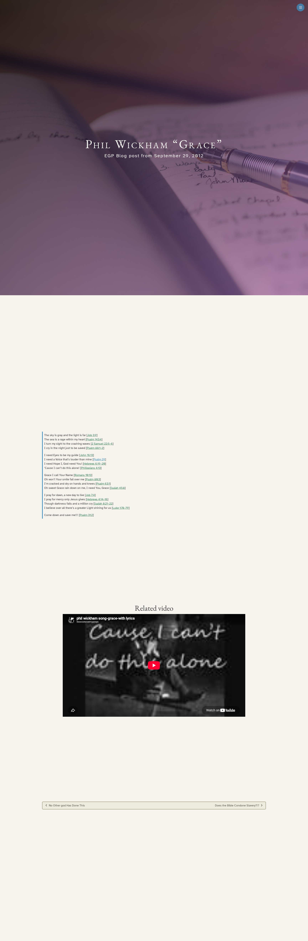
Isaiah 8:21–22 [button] (103, 503)
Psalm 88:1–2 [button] (95, 448)
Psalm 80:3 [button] (93, 479)
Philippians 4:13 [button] (91, 468)
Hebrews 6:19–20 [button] (94, 464)
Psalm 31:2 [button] (86, 515)
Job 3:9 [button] (92, 435)
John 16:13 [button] (86, 455)
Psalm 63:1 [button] (103, 483)
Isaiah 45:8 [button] (118, 488)
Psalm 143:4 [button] (94, 439)
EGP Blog (115, 156)
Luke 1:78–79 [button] (121, 508)
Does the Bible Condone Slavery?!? (237, 805)
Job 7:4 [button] (90, 495)
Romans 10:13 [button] (83, 475)
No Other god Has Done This (67, 805)
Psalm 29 (99, 459)
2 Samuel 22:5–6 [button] (102, 444)
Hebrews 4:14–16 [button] (97, 499)
